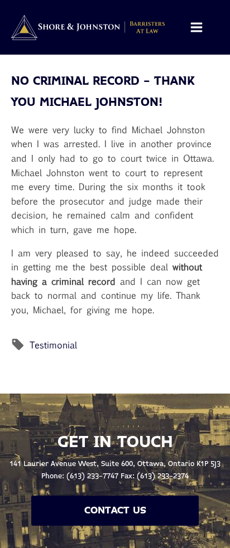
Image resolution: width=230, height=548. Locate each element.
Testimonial (53, 345)
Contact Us (115, 510)
